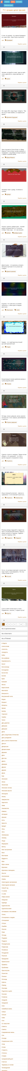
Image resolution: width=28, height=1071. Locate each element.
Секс (3, 1006)
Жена (3, 782)
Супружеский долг (7, 1059)
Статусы (4, 1053)
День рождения (6, 737)
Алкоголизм (5, 646)
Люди (3, 841)
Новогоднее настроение (9, 882)
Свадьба (4, 1000)
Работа (4, 982)
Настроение (5, 876)
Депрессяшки (6, 749)
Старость (4, 1050)
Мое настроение (7, 849)
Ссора (4, 1047)
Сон (3, 1035)
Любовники (5, 835)
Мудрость (5, 858)
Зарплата (5, 802)
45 (21, 624)
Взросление (5, 687)
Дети (3, 755)
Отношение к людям (8, 917)
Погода (4, 935)
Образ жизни (6, 897)
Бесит (3, 664)
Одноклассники (6, 908)
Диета (3, 761)
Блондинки (5, 670)
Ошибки (4, 926)
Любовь (4, 838)
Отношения (5, 920)
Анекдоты (5, 652)
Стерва (4, 1056)
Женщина (5, 794)
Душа (3, 773)
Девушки (4, 729)
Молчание (5, 855)
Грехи (3, 720)
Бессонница (5, 667)
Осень (4, 914)
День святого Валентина (9, 740)
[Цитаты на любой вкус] (1, 2)
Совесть (4, 1026)
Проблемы (5, 967)
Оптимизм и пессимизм (9, 911)
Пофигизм (5, 947)
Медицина (5, 844)
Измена (4, 811)
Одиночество (6, 905)
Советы (4, 1029)
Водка (3, 699)
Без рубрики (5, 658)
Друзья (4, 767)
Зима (3, 805)
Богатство (5, 673)
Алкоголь (4, 649)
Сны (3, 1020)
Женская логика (7, 788)
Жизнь (4, 796)
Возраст (4, 702)
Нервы (4, 879)
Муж (3, 861)
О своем (4, 891)
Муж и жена (5, 864)
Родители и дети (7, 991)
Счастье (4, 1062)
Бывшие (4, 682)
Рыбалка (4, 997)
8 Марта (4, 643)
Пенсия (4, 929)
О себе (4, 894)
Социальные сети (7, 1041)
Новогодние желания (8, 885)
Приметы (4, 964)
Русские (4, 994)
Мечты (4, 847)
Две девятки (5, 723)
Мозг (3, 852)
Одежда (4, 903)
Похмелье (5, 950)
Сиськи (4, 1014)
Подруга (4, 941)
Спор (3, 1044)
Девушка (4, 726)
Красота (4, 823)
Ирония (4, 817)
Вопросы (4, 705)
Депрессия (5, 746)
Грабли (4, 717)
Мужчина (4, 867)
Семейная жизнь (7, 1009)
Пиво (3, 932)
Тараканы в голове (8, 1065)
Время (4, 708)
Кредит (4, 826)
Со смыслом (5, 1023)
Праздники (5, 959)
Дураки (4, 770)
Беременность (6, 661)
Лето (3, 832)
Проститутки (5, 970)
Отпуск (4, 923)
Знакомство (5, 808)
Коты (3, 820)
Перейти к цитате (22, 44)
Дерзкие (4, 752)
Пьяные (4, 976)
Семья (4, 1012)
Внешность (5, 693)
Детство (4, 758)
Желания (4, 779)
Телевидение (6, 1068)
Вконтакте (5, 690)
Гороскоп (4, 714)
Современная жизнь (8, 1032)
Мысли (4, 873)
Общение (5, 900)
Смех (3, 1017)
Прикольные (5, 961)
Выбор (4, 711)
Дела (3, 732)
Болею (4, 676)
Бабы (3, 655)
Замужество (5, 799)
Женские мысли (7, 791)
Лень (3, 829)
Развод (4, 985)
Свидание (5, 1003)
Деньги (4, 743)
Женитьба (5, 785)
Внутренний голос (7, 696)
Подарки (4, 938)
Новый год (5, 888)
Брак (3, 679)
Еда (3, 776)
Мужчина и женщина (8, 870)
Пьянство (5, 973)
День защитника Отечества (10, 735)
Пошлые (4, 956)
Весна (3, 684)
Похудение (5, 953)
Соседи (4, 1038)
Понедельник (6, 944)
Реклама (4, 988)
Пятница (4, 979)
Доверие (4, 764)
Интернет (4, 814)
